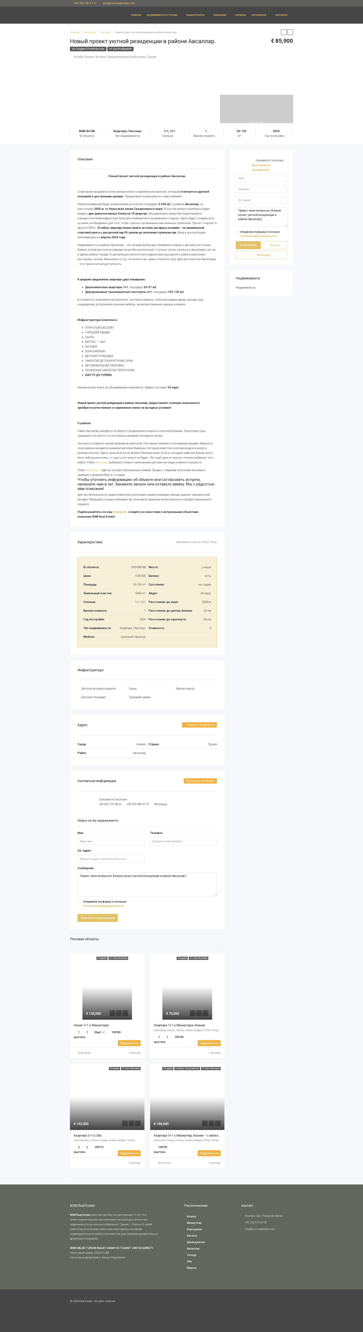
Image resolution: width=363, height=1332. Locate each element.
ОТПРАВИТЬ (248, 245)
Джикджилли (196, 1242)
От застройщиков (120, 49)
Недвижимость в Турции (162, 15)
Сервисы (240, 15)
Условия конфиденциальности (103, 905)
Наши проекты (195, 15)
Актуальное (258, 15)
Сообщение (86, 868)
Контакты (281, 15)
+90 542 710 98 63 (110, 804)
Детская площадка (93, 697)
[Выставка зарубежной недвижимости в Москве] (250, 1247)
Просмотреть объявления (200, 781)
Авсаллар (102, 462)
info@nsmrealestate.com (260, 1229)
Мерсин (192, 1267)
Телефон (156, 833)
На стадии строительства (88, 49)
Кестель (192, 1235)
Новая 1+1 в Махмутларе (91, 1025)
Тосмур (191, 1255)
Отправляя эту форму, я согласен (104, 903)
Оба (189, 1261)
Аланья (191, 1216)
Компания (219, 15)
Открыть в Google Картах (201, 725)
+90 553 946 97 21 (137, 804)
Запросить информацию (98, 918)
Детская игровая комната (98, 688)
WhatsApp (160, 804)
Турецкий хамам (139, 697)
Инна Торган (84, 1052)
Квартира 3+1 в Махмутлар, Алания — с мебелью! (189, 1135)
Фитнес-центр (185, 688)
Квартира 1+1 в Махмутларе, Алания (180, 1025)
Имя (80, 833)
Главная (136, 15)
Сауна (133, 688)
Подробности (129, 1043)
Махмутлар (194, 1222)
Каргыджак (194, 1229)
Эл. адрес (84, 850)
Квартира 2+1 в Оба (88, 1135)
